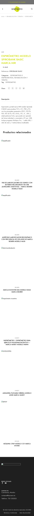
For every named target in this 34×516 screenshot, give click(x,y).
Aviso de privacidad (25, 513)
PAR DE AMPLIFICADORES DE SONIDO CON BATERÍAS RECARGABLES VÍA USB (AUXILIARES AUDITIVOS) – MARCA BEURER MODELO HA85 (17, 186)
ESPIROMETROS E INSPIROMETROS (12, 76)
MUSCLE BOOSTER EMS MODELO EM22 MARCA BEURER (17, 291)
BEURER (17, 180)
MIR (2, 52)
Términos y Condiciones (10, 513)
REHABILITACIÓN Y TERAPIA (15, 16)
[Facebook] (2, 483)
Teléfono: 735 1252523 (9, 498)
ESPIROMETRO (11, 82)
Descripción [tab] (5, 99)
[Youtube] (5, 483)
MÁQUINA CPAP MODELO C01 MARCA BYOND (17, 445)
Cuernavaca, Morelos (8, 492)
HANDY (17, 338)
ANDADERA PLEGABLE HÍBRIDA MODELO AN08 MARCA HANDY (17, 394)
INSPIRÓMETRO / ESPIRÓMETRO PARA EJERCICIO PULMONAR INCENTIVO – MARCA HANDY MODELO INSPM (17, 342)
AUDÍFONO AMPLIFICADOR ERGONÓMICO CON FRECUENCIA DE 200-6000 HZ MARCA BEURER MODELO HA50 (17, 239)
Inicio (2, 16)
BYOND (17, 441)
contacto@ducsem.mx (8, 495)
